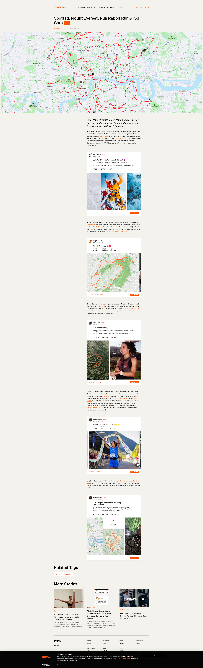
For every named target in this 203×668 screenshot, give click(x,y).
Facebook (122, 643)
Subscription (90, 645)
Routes (88, 650)
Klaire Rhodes (123, 399)
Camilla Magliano (92, 408)
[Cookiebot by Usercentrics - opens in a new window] (46, 665)
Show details (60, 665)
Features (89, 643)
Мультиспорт (67, 574)
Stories (104, 648)
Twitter (121, 648)
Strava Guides (110, 7)
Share (66, 22)
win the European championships (117, 231)
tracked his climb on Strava (123, 138)
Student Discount (91, 648)
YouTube (121, 650)
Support (105, 650)
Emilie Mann (101, 306)
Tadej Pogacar (91, 225)
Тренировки (81, 7)
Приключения (91, 7)
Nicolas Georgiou (108, 481)
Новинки (119, 7)
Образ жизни (101, 7)
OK (154, 655)
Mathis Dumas (103, 136)
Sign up (147, 7)
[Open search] (137, 7)
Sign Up (137, 643)
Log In (137, 645)
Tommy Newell (107, 396)
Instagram (122, 645)
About (104, 643)
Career (104, 645)
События (58, 574)
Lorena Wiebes (117, 229)
